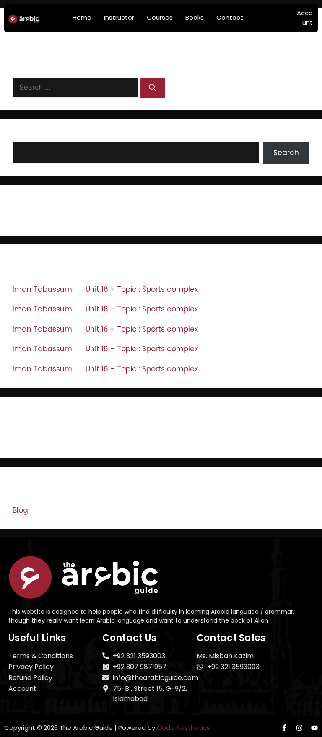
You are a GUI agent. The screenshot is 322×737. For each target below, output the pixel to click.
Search (25, 136)
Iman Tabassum (42, 289)
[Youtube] (314, 727)
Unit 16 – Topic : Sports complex (142, 289)
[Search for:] (76, 87)
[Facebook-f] (284, 727)
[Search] (152, 88)
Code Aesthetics (183, 727)
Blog (20, 510)
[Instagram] (299, 727)
